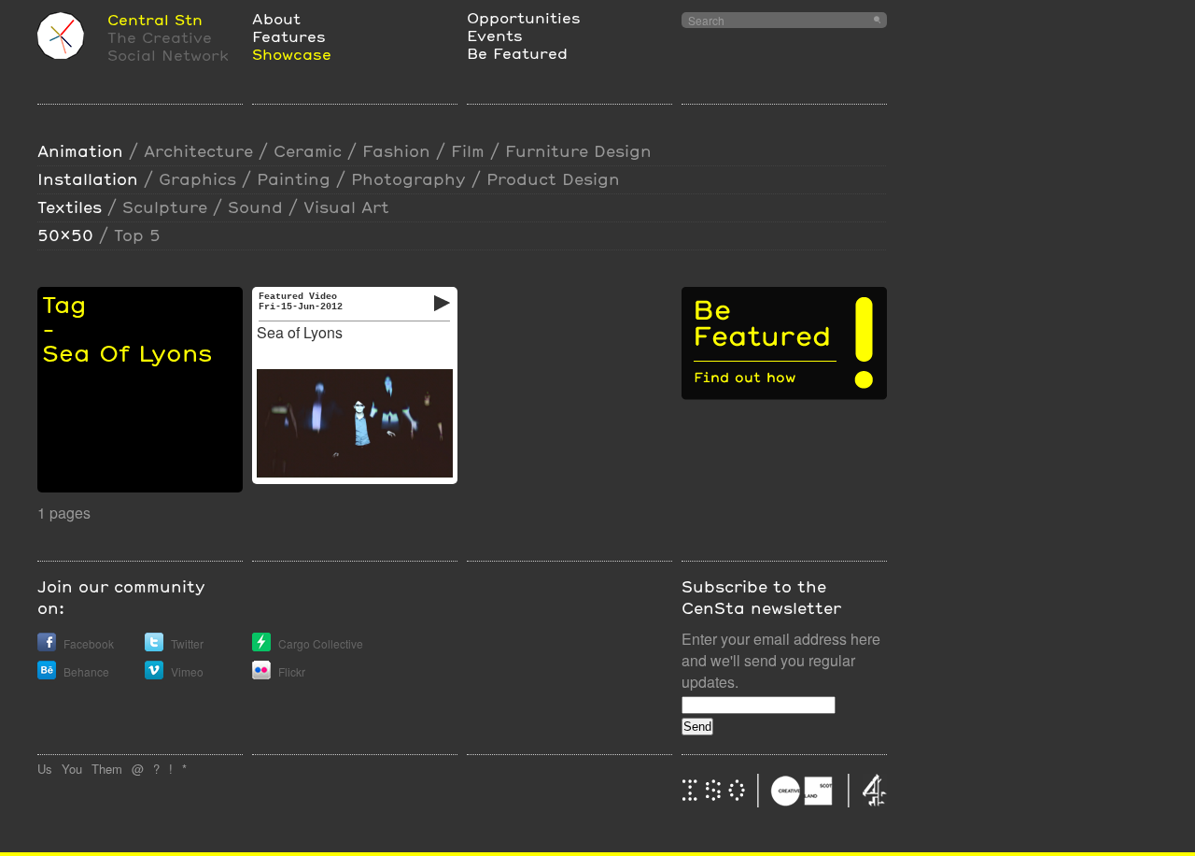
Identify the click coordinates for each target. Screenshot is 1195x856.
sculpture (164, 207)
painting (293, 179)
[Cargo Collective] (261, 646)
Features (289, 36)
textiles (69, 207)
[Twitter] (154, 646)
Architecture (198, 151)
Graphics (197, 179)
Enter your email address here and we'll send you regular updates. (781, 660)
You (72, 769)
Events (495, 35)
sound (255, 207)
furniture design (578, 151)
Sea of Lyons (300, 332)
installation (87, 179)
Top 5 (137, 235)
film (468, 151)
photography (408, 179)
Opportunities (524, 17)
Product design (553, 179)
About (276, 18)
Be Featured (517, 53)
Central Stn (155, 19)
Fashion (396, 151)
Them (106, 769)
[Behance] (46, 674)
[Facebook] (46, 646)
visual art (346, 207)
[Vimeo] (154, 674)
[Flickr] (261, 674)
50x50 (65, 235)
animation (80, 151)
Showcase (291, 54)
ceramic (308, 151)
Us (44, 769)
